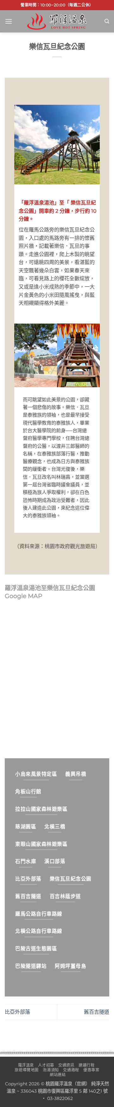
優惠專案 (91, 1070)
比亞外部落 (17, 1012)
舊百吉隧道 (96, 1012)
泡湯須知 (51, 1070)
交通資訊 (66, 1065)
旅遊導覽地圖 (27, 1070)
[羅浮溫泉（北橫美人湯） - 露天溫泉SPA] (57, 21)
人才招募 (46, 1065)
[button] (8, 21)
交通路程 (71, 1070)
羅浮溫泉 (26, 1065)
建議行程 (86, 1065)
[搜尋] (106, 21)
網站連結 (58, 1074)
